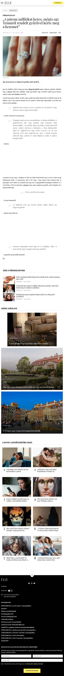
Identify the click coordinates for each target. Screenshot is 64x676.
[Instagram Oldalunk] (31, 583)
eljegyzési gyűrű (53, 32)
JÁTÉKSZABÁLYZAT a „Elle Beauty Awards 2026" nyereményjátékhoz (18, 630)
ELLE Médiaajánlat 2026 (7, 614)
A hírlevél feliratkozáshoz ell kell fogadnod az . (23, 664)
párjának (25, 185)
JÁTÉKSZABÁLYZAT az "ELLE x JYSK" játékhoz (12, 635)
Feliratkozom (32, 671)
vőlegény (9, 92)
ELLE (22, 32)
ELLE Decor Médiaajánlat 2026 (9, 616)
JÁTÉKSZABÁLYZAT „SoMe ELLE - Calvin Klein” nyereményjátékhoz (18, 632)
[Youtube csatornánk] (34, 583)
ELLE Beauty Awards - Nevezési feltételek (11, 622)
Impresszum (4, 608)
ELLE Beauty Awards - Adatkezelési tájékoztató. (13, 624)
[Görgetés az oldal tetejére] (32, 575)
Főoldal (5, 10)
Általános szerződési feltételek (8, 611)
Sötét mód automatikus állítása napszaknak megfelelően (11, 595)
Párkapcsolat (13, 10)
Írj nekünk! (4, 586)
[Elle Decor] (8, 3)
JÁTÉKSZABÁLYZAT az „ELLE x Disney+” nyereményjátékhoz (16, 606)
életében (17, 94)
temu (60, 32)
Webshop (58, 2)
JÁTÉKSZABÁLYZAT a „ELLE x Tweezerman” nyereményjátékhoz (17, 638)
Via (4, 258)
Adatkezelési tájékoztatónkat (34, 664)
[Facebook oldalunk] (29, 583)
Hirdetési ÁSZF (4, 640)
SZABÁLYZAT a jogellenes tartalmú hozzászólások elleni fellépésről (17, 627)
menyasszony (45, 32)
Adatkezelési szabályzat (7, 619)
